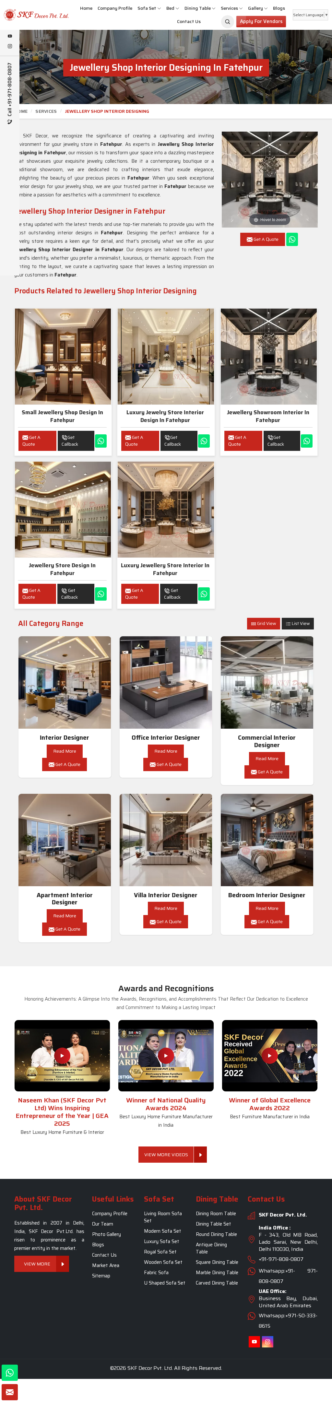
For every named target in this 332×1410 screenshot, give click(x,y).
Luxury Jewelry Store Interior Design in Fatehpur (165, 416)
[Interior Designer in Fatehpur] (64, 682)
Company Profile (115, 8)
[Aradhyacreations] (227, 21)
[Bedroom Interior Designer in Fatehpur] (267, 840)
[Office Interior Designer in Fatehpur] (166, 682)
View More (37, 1263)
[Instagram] (9, 46)
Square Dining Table (217, 1262)
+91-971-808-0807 (281, 1259)
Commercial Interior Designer (267, 741)
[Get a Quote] (10, 1392)
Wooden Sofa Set (163, 1262)
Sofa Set (146, 8)
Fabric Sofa (156, 1272)
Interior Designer (64, 737)
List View (300, 623)
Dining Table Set (213, 1224)
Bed (170, 8)
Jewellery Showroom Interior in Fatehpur (268, 416)
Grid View (266, 623)
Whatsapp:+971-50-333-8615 (288, 1320)
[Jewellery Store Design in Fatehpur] (63, 509)
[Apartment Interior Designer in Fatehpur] (64, 840)
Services (229, 8)
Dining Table (197, 8)
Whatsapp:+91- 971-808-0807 (288, 1276)
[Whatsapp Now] (292, 239)
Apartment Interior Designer (65, 898)
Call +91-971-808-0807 (10, 90)
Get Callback (70, 441)
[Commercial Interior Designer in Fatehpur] (267, 682)
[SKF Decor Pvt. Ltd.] (28, 15)
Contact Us (189, 21)
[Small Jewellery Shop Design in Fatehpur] (63, 356)
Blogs (279, 8)
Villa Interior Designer (165, 895)
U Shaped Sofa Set (164, 1283)
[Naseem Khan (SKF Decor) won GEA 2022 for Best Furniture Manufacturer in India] (270, 1056)
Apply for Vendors (261, 21)
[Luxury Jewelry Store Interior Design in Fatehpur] (165, 356)
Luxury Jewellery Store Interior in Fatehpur (165, 569)
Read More (64, 751)
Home (86, 8)
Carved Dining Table (217, 1283)
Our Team (102, 1224)
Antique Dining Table (211, 1248)
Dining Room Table (216, 1213)
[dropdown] (159, 8)
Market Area (105, 1265)
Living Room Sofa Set (163, 1217)
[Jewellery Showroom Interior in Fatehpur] (268, 356)
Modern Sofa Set (162, 1231)
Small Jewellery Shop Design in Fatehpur (62, 416)
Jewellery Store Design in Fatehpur (62, 569)
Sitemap (101, 1275)
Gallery (255, 8)
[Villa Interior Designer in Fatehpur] (166, 840)
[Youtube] (9, 36)
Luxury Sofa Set (161, 1241)
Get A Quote (31, 441)
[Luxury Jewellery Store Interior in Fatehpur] (165, 509)
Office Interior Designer (166, 737)
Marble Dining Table (217, 1272)
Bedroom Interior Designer (266, 895)
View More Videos (166, 1154)
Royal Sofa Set (160, 1251)
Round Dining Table (216, 1234)
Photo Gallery (106, 1234)
